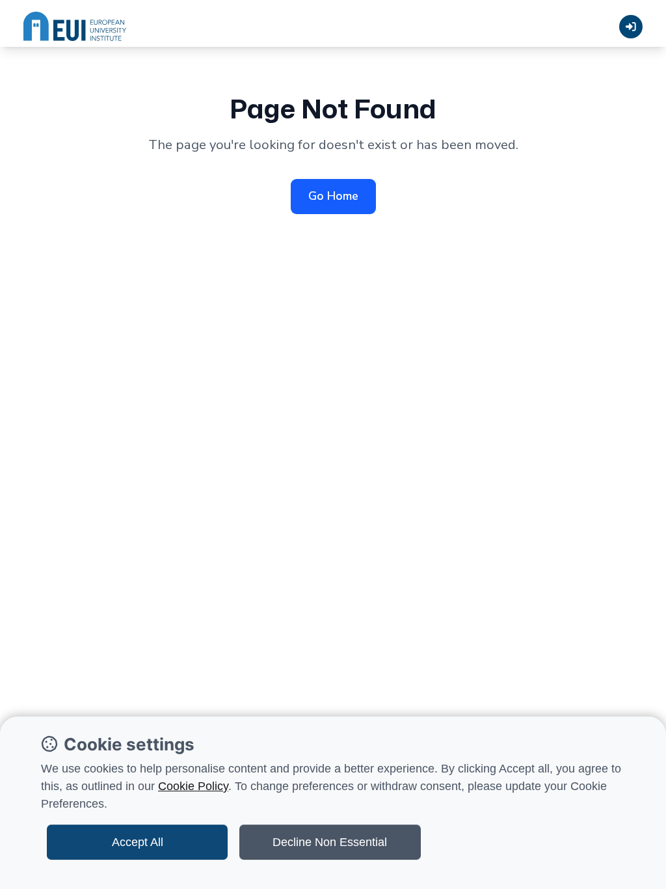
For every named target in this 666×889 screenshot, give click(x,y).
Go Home (333, 196)
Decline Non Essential (330, 842)
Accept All (137, 842)
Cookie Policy (193, 786)
